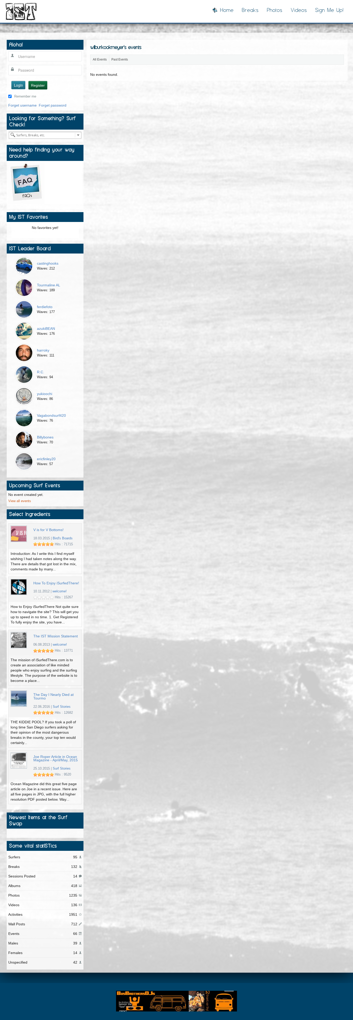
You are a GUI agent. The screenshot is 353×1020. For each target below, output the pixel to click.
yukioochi (44, 394)
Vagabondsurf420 (51, 415)
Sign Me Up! (329, 10)
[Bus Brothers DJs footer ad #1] (176, 1001)
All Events (100, 59)
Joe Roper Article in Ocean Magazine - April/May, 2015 (55, 758)
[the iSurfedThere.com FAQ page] (26, 183)
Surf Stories (62, 707)
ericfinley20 (46, 459)
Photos (274, 10)
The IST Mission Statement (55, 636)
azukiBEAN (46, 328)
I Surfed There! (21, 11)
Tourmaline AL (48, 285)
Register (38, 85)
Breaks (250, 10)
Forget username (22, 105)
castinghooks (47, 263)
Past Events (119, 59)
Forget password (52, 105)
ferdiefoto (44, 307)
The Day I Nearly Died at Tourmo (53, 696)
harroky (43, 350)
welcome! (59, 591)
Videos (299, 10)
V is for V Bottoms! (48, 530)
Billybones (45, 437)
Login (18, 85)
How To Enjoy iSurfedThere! (56, 583)
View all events (19, 501)
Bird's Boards (63, 538)
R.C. (40, 372)
